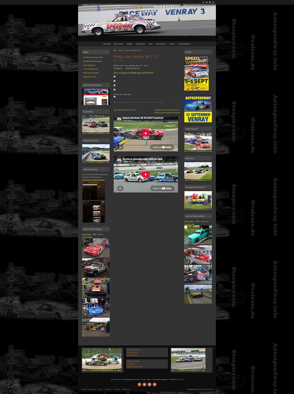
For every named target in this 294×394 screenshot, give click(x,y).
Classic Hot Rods (133, 361)
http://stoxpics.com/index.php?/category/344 (133, 73)
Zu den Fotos (87, 237)
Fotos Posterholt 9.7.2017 (126, 110)
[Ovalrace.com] (203, 2)
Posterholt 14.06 (89, 77)
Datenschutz (126, 389)
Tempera (201, 389)
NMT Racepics (132, 355)
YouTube (108, 389)
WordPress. (210, 389)
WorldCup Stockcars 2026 (93, 57)
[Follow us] (210, 2)
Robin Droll (86, 234)
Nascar (138, 102)
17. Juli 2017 (120, 60)
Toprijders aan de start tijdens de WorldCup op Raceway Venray (167, 111)
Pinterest (117, 389)
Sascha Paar (189, 221)
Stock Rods (131, 364)
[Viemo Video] (213, 2)
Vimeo (100, 389)
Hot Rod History (133, 352)
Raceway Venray (158, 102)
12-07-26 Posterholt (90, 69)
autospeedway (121, 102)
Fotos (120, 50)
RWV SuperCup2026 (91, 73)
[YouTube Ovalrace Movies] (206, 2)
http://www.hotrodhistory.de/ (93, 180)
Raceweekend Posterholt (92, 61)
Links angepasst (89, 65)
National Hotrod (147, 102)
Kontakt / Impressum (89, 389)
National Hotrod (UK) (135, 367)
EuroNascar (131, 102)
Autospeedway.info (134, 349)
